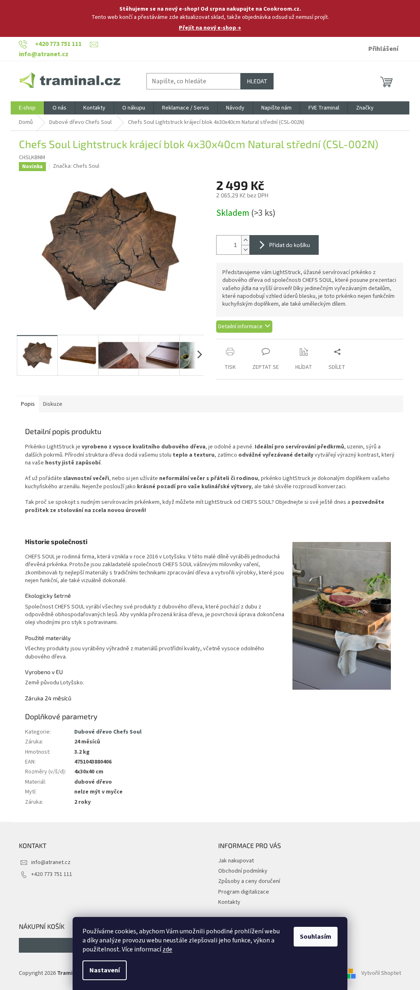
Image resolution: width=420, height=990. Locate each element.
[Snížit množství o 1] (245, 249)
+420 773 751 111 (51, 874)
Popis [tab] (28, 404)
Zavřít (259, 343)
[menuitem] (27, 107)
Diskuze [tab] (52, 404)
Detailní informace (240, 326)
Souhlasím (315, 936)
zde (167, 949)
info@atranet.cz (51, 862)
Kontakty (229, 902)
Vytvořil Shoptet (381, 973)
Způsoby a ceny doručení (249, 881)
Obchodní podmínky (242, 871)
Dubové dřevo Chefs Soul (108, 732)
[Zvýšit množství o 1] (245, 240)
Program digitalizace (243, 892)
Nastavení (104, 970)
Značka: (76, 166)
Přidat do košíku (289, 244)
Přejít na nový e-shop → (210, 28)
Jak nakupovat (236, 861)
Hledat (257, 81)
